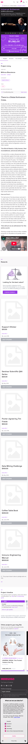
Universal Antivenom (10, 9)
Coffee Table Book (10, 510)
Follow (14, 48)
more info (3, 74)
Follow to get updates (7, 609)
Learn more (15, 607)
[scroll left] (3, 24)
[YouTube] (6, 686)
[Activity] (20, 2)
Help (13, 596)
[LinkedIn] (11, 686)
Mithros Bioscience (7, 11)
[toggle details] (24, 670)
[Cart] (17, 2)
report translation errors (14, 696)
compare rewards (9, 292)
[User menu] (23, 2)
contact (9, 74)
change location (21, 5)
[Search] (14, 2)
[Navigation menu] (26, 2)
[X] (4, 686)
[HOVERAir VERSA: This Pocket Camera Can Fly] (13, 643)
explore (16, 628)
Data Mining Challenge (12, 466)
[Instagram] (9, 686)
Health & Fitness (5, 80)
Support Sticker (9, 327)
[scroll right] (25, 24)
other (3, 86)
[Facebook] (1, 686)
